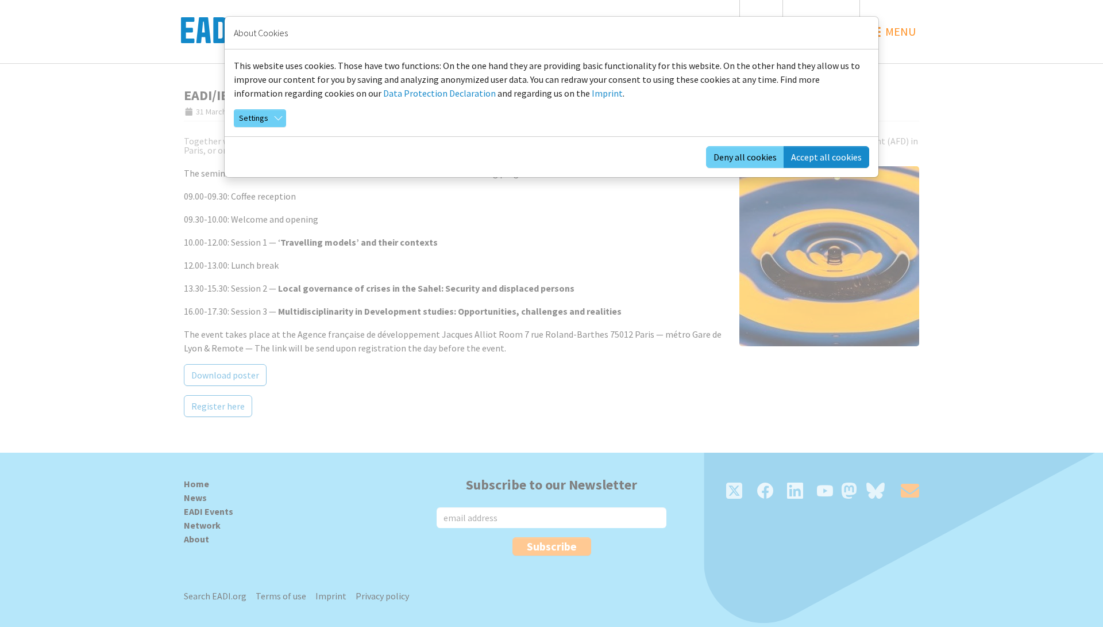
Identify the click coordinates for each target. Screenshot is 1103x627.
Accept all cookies (826, 157)
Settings (253, 118)
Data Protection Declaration (439, 93)
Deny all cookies (745, 157)
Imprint (607, 93)
